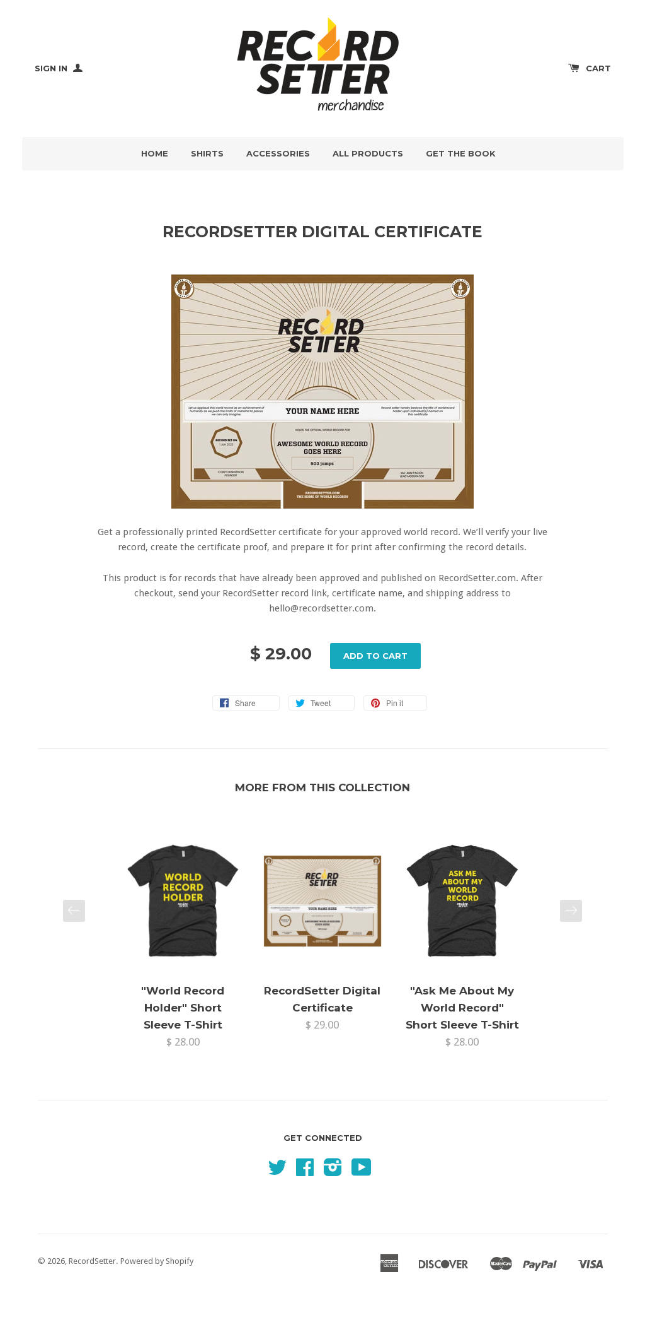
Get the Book (461, 153)
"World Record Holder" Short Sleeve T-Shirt (182, 1007)
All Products (368, 153)
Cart (598, 68)
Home (154, 153)
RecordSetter (92, 1261)
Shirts (207, 153)
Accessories (278, 153)
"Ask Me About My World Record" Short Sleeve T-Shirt (462, 1007)
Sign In (52, 68)
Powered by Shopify (156, 1261)
